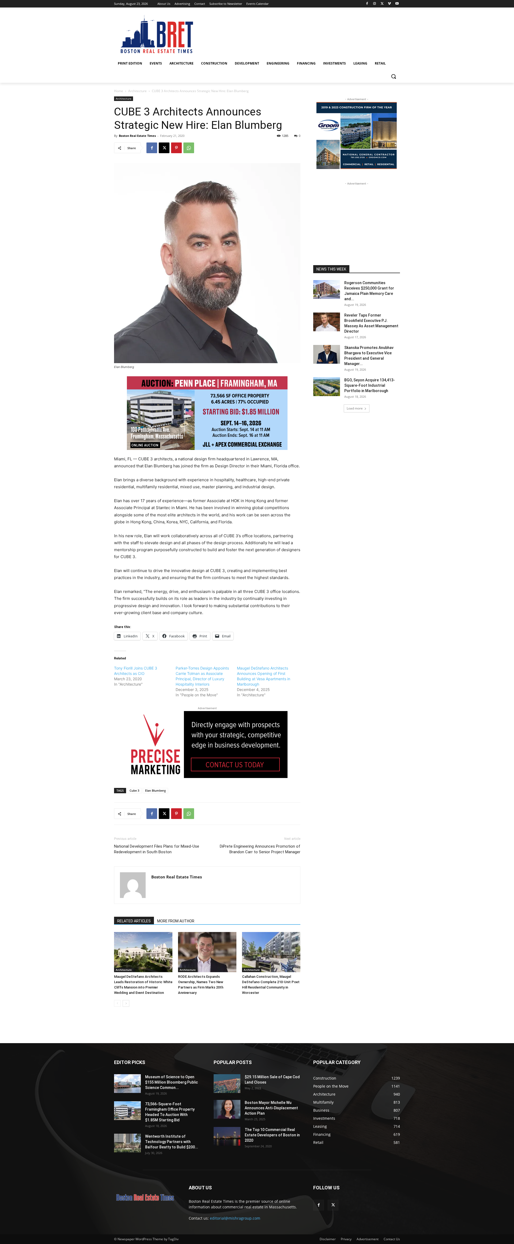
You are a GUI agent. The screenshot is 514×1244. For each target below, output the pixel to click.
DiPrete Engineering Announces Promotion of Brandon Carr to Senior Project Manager (260, 849)
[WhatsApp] (188, 147)
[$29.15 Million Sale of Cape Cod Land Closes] (227, 1083)
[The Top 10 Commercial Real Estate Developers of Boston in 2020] (227, 1136)
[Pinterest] (176, 147)
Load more (355, 408)
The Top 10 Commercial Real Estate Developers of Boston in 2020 (272, 1135)
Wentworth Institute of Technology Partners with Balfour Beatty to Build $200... (171, 1141)
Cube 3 (134, 790)
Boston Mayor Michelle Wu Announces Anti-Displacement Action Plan (271, 1107)
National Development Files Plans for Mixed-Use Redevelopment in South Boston (156, 849)
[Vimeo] (389, 4)
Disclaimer (328, 1239)
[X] (382, 4)
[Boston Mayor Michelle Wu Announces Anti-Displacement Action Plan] (227, 1109)
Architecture (137, 91)
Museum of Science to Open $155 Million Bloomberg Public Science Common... (171, 1082)
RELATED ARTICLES (134, 921)
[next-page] (126, 1003)
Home (118, 91)
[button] (393, 76)
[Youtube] (397, 4)
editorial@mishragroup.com (235, 1218)
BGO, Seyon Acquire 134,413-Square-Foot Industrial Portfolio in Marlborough (369, 385)
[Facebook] (367, 4)
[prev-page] (117, 1003)
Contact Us (392, 1239)
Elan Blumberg (155, 790)
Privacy (346, 1239)
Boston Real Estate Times (137, 136)
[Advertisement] (356, 219)
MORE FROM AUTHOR (175, 921)
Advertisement (368, 1239)
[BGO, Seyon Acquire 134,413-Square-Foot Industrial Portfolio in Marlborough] (326, 386)
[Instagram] (375, 4)
